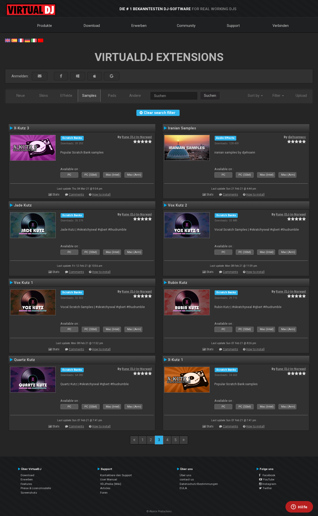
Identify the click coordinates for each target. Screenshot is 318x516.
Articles (105, 488)
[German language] (27, 40)
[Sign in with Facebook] (61, 76)
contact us (187, 479)
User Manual (108, 479)
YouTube (268, 479)
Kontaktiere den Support (116, 475)
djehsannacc (297, 137)
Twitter (267, 488)
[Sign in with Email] (39, 76)
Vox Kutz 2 (177, 205)
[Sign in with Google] (111, 76)
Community (186, 26)
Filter (277, 95)
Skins (43, 95)
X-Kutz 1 (175, 360)
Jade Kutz (23, 205)
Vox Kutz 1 (23, 282)
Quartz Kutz (24, 360)
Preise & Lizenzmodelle (36, 488)
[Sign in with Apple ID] (94, 76)
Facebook (267, 475)
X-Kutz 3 (21, 128)
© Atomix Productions (159, 511)
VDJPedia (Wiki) (110, 484)
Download (92, 26)
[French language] (21, 40)
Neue (20, 95)
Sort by (254, 95)
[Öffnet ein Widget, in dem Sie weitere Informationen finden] (299, 507)
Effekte (66, 95)
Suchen (210, 95)
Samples (89, 95)
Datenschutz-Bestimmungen (199, 484)
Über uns (185, 475)
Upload (301, 95)
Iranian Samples (182, 128)
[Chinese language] (40, 40)
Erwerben (139, 26)
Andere (135, 95)
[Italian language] (34, 40)
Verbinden (281, 26)
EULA (183, 488)
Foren (104, 492)
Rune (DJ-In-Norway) (137, 137)
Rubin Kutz (177, 282)
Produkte (44, 26)
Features (26, 484)
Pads (112, 95)
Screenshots (29, 492)
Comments (76, 194)
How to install (101, 194)
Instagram (269, 484)
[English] (7, 40)
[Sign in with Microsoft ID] (77, 76)
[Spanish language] (14, 40)
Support (233, 26)
